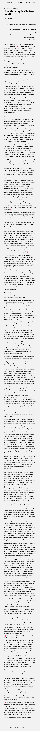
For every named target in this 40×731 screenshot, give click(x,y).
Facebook (29, 727)
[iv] (5, 702)
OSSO (20, 2)
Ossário (23, 727)
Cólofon (17, 727)
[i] (5, 636)
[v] (5, 706)
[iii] (5, 658)
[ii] (5, 640)
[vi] (5, 717)
